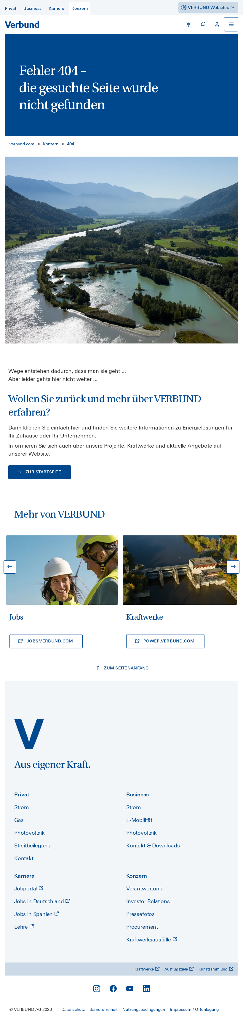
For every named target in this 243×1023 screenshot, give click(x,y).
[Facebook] (113, 988)
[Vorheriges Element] (10, 567)
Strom (21, 807)
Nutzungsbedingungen (143, 1009)
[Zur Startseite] (22, 24)
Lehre (21, 927)
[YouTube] (129, 988)
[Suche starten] (203, 24)
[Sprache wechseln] (188, 24)
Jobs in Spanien (34, 914)
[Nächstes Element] (233, 567)
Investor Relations (148, 901)
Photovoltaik (29, 833)
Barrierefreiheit (103, 1009)
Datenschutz (73, 1009)
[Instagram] (96, 988)
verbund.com (21, 143)
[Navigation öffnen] (231, 24)
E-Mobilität (139, 820)
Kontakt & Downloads (153, 845)
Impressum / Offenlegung (194, 1009)
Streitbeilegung (32, 845)
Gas (18, 820)
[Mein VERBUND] (217, 24)
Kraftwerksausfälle (149, 939)
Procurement (142, 927)
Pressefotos (140, 914)
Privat (21, 794)
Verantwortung (144, 888)
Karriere (24, 876)
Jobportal (26, 888)
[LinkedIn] (146, 988)
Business (137, 794)
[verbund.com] (29, 734)
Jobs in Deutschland (39, 901)
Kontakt (23, 858)
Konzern (50, 143)
